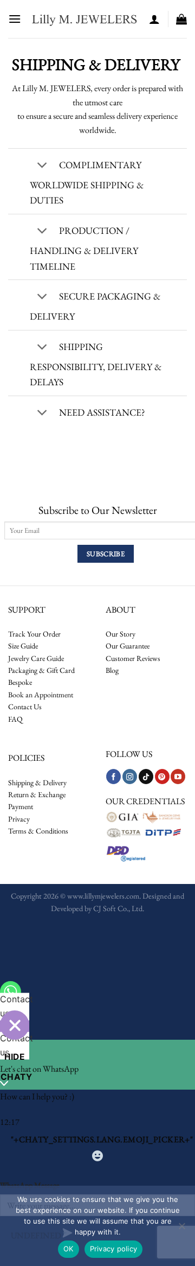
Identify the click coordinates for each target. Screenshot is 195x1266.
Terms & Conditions (38, 831)
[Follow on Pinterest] (162, 776)
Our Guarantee (128, 646)
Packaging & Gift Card (41, 670)
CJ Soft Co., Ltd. (118, 908)
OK (68, 1248)
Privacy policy (114, 1248)
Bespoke (20, 682)
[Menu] (14, 18)
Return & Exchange (37, 794)
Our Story (120, 634)
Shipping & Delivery (37, 782)
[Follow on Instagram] (129, 776)
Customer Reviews (133, 658)
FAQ (15, 719)
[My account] (154, 19)
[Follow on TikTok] (146, 776)
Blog (112, 670)
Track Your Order (34, 634)
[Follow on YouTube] (178, 776)
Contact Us (25, 706)
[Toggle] (42, 166)
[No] (181, 1229)
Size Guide (23, 646)
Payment (20, 806)
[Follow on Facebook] (113, 776)
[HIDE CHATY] (14, 1025)
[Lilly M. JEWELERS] (85, 19)
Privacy (19, 819)
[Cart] (181, 19)
